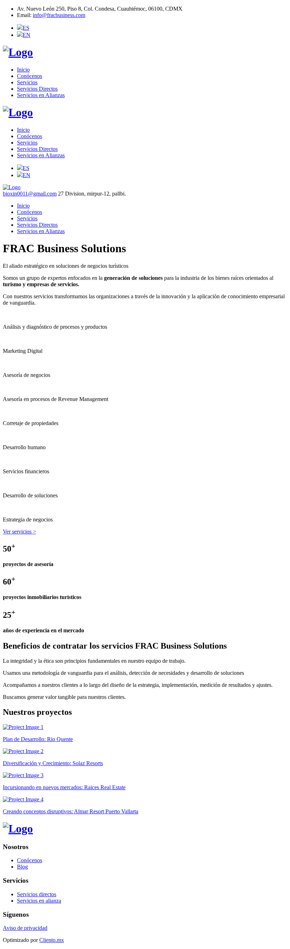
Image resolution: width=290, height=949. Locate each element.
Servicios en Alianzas (41, 95)
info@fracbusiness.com (59, 15)
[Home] (18, 112)
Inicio (23, 70)
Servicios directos (36, 894)
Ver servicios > (19, 532)
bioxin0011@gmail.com (30, 194)
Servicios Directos (37, 89)
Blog (22, 867)
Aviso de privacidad (25, 928)
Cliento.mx (51, 940)
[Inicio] (18, 52)
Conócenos (29, 76)
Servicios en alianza (39, 901)
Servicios (27, 82)
